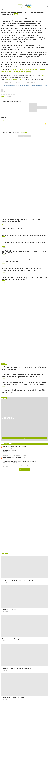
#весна (2, 86)
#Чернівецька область (31, 85)
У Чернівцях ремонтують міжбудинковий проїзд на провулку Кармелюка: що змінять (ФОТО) (21, 220)
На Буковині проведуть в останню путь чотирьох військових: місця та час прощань (24, 368)
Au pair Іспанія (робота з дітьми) (12, 639)
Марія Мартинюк (7, 89)
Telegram (20, 79)
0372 (43, 75)
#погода (13, 85)
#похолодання (18, 85)
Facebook (7, 79)
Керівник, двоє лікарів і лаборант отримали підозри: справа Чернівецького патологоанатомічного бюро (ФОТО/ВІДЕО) (21, 269)
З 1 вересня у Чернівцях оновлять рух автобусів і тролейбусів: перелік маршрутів (24, 391)
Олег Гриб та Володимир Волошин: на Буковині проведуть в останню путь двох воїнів (24, 252)
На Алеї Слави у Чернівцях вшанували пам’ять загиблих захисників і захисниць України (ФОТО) (24, 260)
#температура (39, 85)
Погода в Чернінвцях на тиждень (12, 228)
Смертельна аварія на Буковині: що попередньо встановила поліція (24, 235)
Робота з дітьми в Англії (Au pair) (13, 698)
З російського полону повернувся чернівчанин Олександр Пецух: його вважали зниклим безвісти (24, 243)
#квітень (24, 85)
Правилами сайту (23, 132)
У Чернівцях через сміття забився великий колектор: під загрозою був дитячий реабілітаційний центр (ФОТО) (24, 278)
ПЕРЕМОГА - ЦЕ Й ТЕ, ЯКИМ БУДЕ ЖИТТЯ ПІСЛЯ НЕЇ (18, 580)
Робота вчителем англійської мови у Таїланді (17, 668)
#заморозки (8, 85)
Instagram (14, 79)
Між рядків (8, 418)
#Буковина (3, 85)
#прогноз (45, 85)
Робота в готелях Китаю (10, 609)
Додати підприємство (24, 469)
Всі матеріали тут (24, 438)
